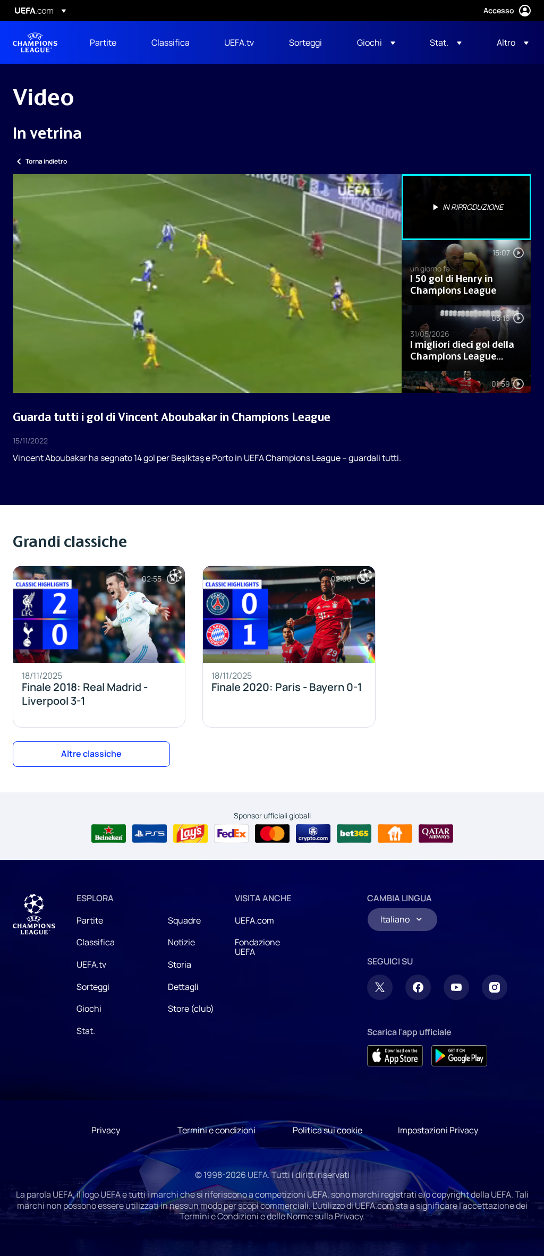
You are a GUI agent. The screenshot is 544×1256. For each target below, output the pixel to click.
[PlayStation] (149, 833)
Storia (179, 964)
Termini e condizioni (216, 1130)
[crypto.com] (313, 833)
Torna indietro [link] (46, 161)
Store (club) (191, 1008)
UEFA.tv (91, 964)
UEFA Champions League (35, 42)
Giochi (88, 1008)
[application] (207, 283)
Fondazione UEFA (257, 947)
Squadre (184, 920)
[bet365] (354, 833)
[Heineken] (108, 833)
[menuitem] (107, 42)
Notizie (181, 942)
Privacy (105, 1130)
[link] (103, 42)
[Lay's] (190, 833)
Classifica (95, 942)
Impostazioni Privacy (438, 1130)
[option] (466, 207)
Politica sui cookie (327, 1130)
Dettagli (183, 987)
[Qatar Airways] (436, 833)
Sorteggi (92, 987)
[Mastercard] (272, 833)
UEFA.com (254, 920)
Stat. (85, 1031)
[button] (376, 42)
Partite (89, 920)
